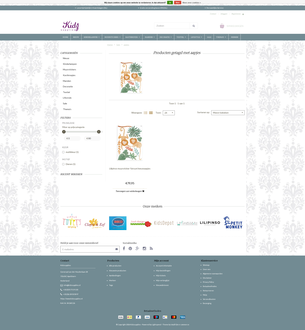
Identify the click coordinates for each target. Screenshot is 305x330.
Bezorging (207, 303)
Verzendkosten (209, 299)
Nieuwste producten (117, 271)
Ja (170, 3)
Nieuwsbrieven (162, 285)
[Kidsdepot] (164, 223)
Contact (213, 14)
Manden (149, 37)
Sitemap (206, 265)
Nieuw (76, 37)
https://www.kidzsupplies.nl (71, 299)
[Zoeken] (194, 26)
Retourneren (208, 291)
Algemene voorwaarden (213, 274)
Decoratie (165, 37)
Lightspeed (156, 324)
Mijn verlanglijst (162, 280)
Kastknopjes (131, 37)
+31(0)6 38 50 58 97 (70, 294)
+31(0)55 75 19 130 (70, 290)
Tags (118, 44)
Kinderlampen (91, 37)
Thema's (220, 37)
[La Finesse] (187, 223)
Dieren (70, 164)
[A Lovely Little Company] (72, 221)
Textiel (180, 37)
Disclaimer (207, 278)
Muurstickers (112, 37)
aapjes (126, 44)
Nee (178, 3)
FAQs (205, 295)
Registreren (236, 14)
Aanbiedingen (115, 275)
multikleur (72, 152)
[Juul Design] (141, 223)
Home (65, 37)
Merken (234, 37)
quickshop (130, 158)
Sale (209, 37)
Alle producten (115, 266)
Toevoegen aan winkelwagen (128, 191)
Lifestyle (195, 37)
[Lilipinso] (210, 223)
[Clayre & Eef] (95, 223)
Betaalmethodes (210, 286)
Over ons (206, 269)
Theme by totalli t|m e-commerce (176, 324)
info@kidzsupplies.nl (72, 285)
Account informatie (164, 266)
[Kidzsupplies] (105, 26)
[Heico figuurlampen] (118, 223)
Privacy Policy (208, 282)
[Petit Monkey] (233, 223)
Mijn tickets (161, 275)
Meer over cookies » (192, 3)
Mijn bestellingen (163, 271)
